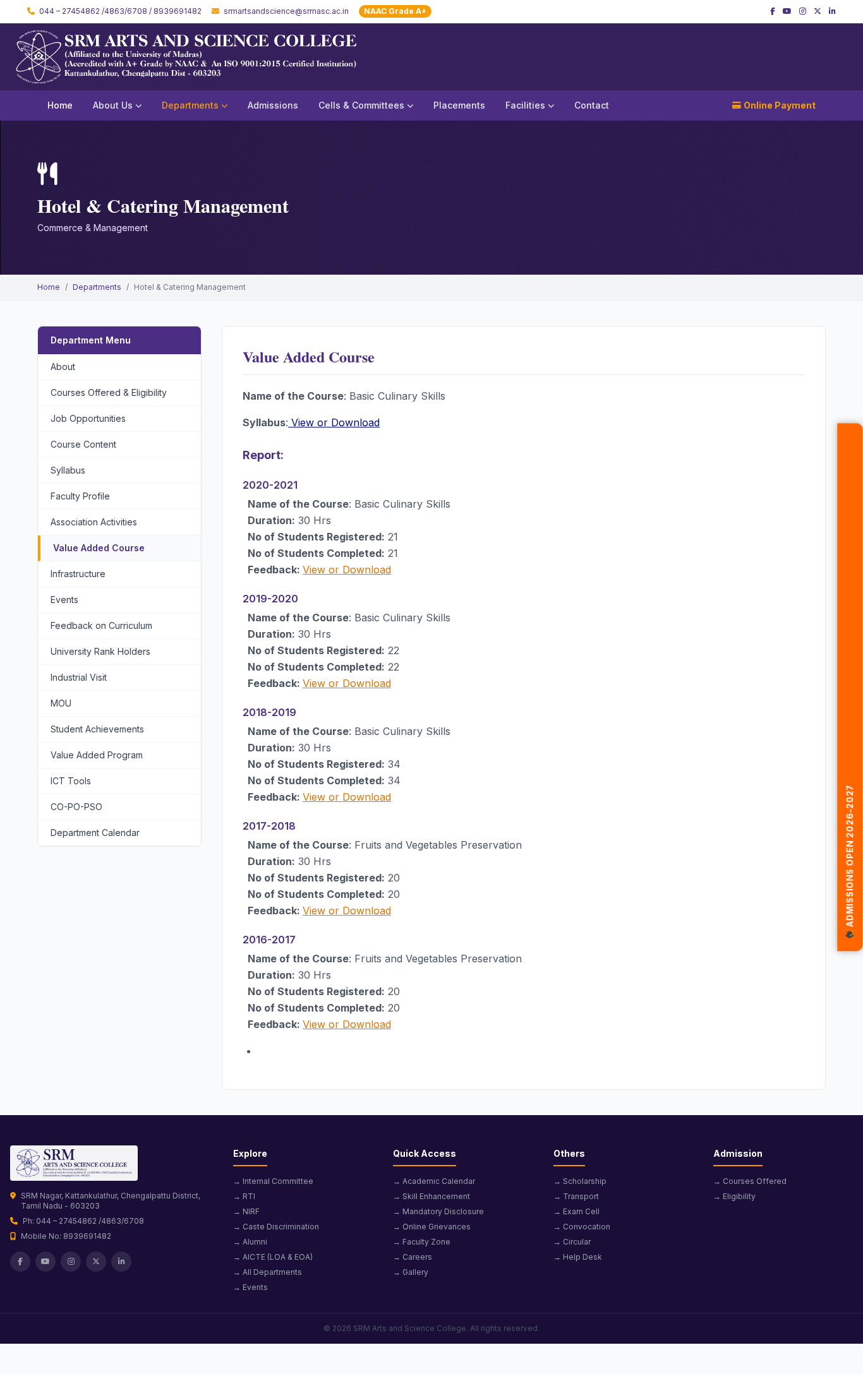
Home (60, 105)
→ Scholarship (580, 1181)
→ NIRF (246, 1211)
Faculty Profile (80, 496)
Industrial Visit (79, 677)
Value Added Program (97, 755)
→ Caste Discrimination (276, 1226)
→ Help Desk (577, 1257)
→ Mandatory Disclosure (438, 1211)
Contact (591, 105)
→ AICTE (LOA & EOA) (273, 1257)
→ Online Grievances (432, 1226)
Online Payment (780, 105)
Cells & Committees (361, 105)
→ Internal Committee (273, 1181)
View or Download (334, 422)
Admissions (273, 105)
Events (64, 599)
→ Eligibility (734, 1196)
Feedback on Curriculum (101, 625)
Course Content (83, 444)
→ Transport (576, 1196)
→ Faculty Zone (421, 1241)
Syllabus (68, 470)
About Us (113, 105)
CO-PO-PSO (76, 806)
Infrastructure (78, 573)
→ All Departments (267, 1272)
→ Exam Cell (576, 1211)
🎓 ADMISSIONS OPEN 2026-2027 (850, 867)
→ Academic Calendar (434, 1181)
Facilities (525, 105)
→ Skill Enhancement (431, 1196)
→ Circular (572, 1241)
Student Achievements (97, 729)
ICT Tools (71, 780)
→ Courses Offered (750, 1181)
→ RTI (244, 1196)
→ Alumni (250, 1241)
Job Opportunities (88, 418)
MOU (61, 703)
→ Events (250, 1287)
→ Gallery (410, 1272)
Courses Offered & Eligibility (109, 392)
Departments (190, 105)
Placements (459, 105)
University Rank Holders (100, 651)
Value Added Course (99, 547)
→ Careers (412, 1257)
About (63, 366)
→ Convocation (581, 1226)
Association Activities (94, 522)
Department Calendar (95, 832)
